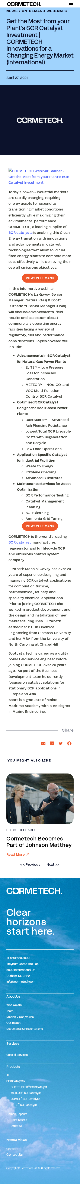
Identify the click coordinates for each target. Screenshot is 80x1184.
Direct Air (16, 1126)
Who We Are (14, 1005)
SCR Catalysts (15, 1081)
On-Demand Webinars (44, 11)
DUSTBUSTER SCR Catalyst (29, 1087)
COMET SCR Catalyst (25, 1099)
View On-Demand (40, 278)
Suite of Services (17, 1055)
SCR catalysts (20, 232)
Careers (12, 1149)
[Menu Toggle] (71, 3)
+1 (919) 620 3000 (17, 958)
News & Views (16, 1140)
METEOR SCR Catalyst (26, 1093)
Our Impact (13, 1023)
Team (9, 1011)
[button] (43, 743)
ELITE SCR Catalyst (24, 1105)
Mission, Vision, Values (20, 1017)
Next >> (53, 864)
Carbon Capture (16, 1114)
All (7, 1075)
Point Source (19, 1120)
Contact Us (14, 1154)
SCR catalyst (20, 542)
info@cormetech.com (20, 982)
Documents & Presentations (24, 1029)
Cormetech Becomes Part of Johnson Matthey (39, 842)
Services (12, 1043)
